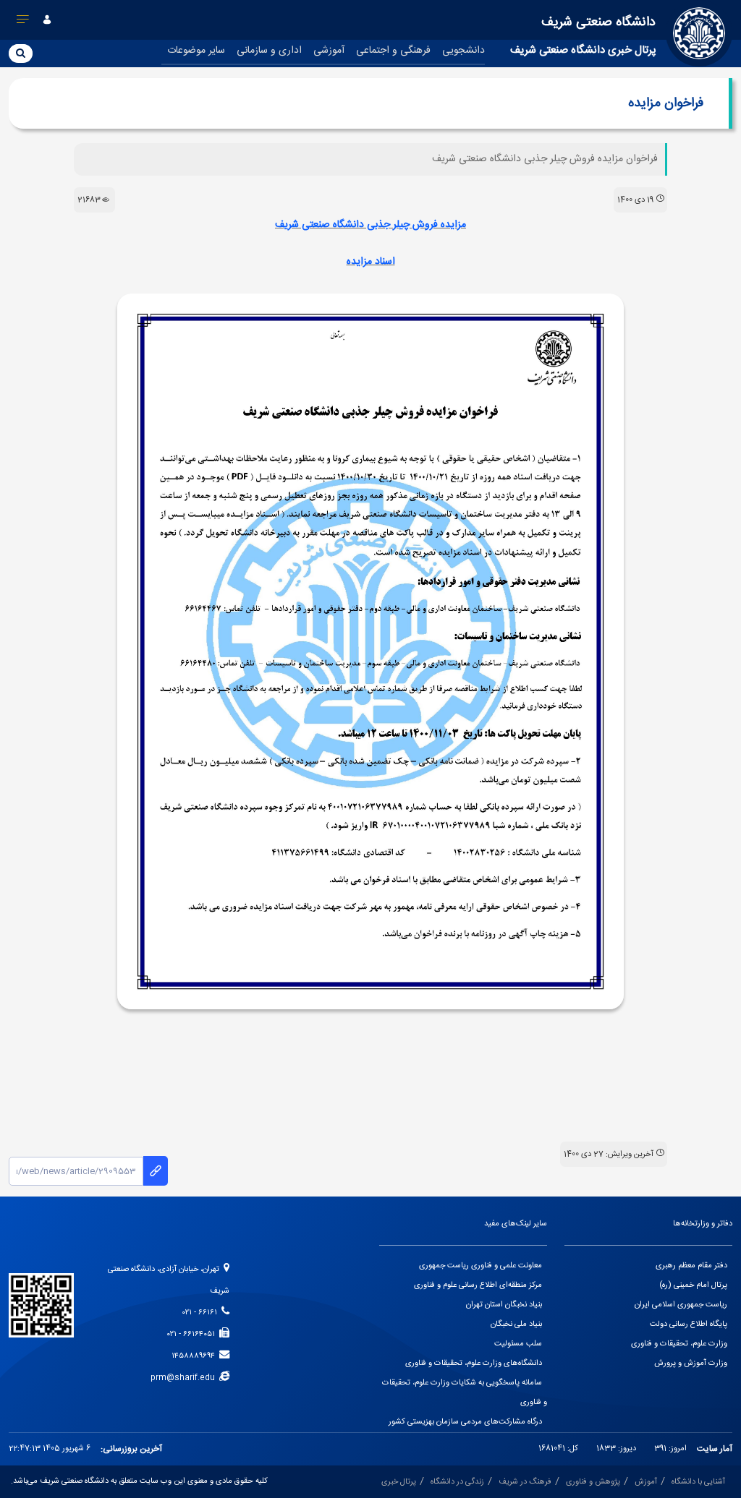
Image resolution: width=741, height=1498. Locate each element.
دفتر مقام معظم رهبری (691, 1265)
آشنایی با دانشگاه (698, 1482)
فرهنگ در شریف (525, 1482)
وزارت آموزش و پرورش (690, 1363)
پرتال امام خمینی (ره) (693, 1285)
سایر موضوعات (196, 50)
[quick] (23, 22)
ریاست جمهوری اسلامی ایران (681, 1304)
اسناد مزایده (371, 261)
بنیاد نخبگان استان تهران (504, 1304)
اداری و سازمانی (269, 50)
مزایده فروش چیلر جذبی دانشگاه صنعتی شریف (370, 225)
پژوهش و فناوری (593, 1482)
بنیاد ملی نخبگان (516, 1324)
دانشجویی (463, 50)
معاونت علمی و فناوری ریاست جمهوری (480, 1265)
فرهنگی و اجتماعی (393, 50)
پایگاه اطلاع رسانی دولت (688, 1324)
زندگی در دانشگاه (457, 1482)
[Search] (21, 52)
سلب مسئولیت (518, 1344)
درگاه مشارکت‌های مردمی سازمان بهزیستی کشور (465, 1422)
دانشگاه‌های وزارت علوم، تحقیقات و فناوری (473, 1363)
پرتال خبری (398, 1482)
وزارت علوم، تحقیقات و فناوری (679, 1344)
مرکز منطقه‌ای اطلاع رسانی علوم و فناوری (478, 1285)
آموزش (646, 1482)
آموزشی (328, 50)
